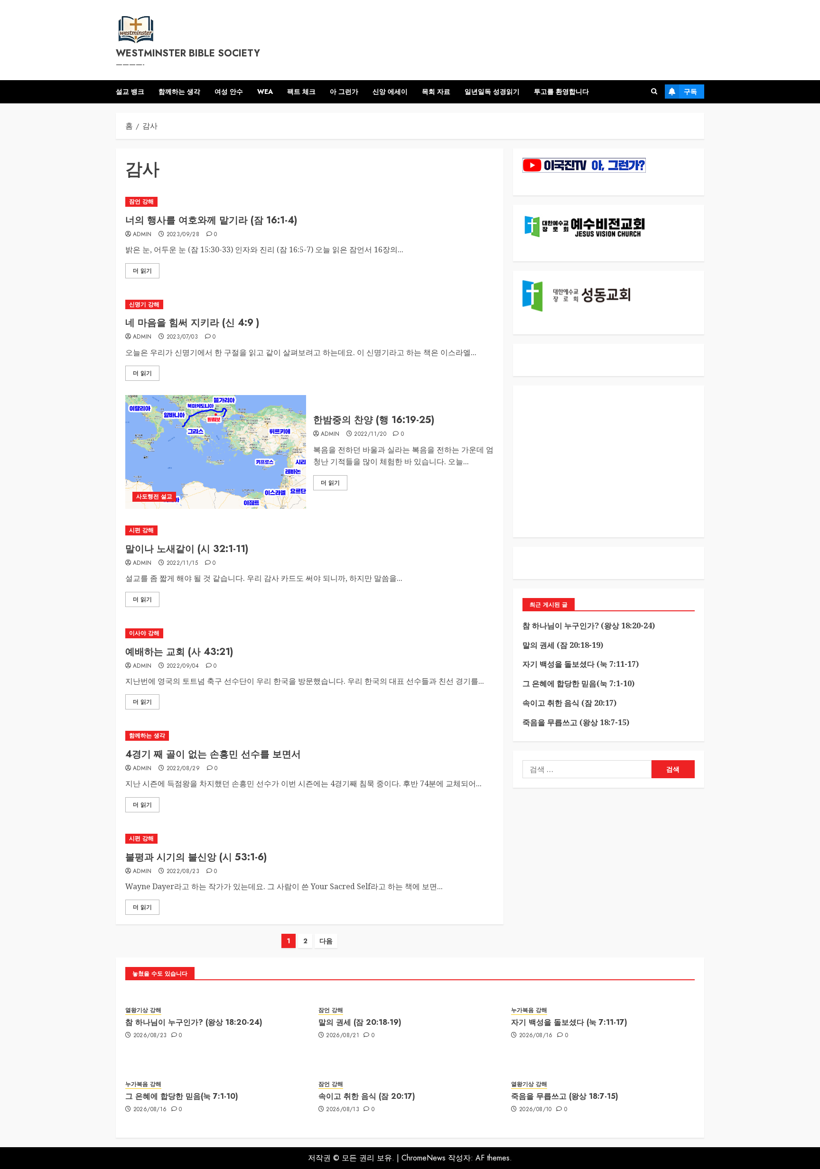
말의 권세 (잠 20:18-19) (562, 645)
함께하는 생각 (179, 91)
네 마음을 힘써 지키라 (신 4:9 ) (192, 323)
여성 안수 (228, 91)
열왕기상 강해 (143, 1010)
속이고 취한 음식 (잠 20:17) (569, 703)
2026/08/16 (536, 1036)
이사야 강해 (144, 633)
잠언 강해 (141, 201)
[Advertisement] (608, 461)
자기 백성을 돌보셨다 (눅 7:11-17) (580, 664)
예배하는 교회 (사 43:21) (179, 652)
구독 (690, 91)
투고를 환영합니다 (561, 91)
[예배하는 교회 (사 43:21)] (309, 633)
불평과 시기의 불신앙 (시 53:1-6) (196, 857)
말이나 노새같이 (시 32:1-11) (186, 549)
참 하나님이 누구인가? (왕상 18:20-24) (588, 625)
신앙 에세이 (390, 91)
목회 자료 (436, 91)
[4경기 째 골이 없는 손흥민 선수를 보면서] (309, 735)
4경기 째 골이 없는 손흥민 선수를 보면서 (213, 754)
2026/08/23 (150, 1036)
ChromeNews (423, 1157)
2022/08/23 (183, 871)
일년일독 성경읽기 (492, 91)
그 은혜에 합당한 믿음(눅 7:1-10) (578, 683)
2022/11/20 (370, 434)
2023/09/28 (183, 235)
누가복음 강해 (529, 1010)
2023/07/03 (182, 337)
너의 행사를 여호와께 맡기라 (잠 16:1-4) (211, 220)
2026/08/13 (342, 1110)
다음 (326, 941)
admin (142, 235)
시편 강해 (141, 530)
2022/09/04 (183, 666)
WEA (265, 91)
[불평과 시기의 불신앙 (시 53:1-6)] (309, 838)
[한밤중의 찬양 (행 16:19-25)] (215, 452)
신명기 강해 (144, 304)
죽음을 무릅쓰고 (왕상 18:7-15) (575, 722)
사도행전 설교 (154, 496)
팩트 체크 (301, 91)
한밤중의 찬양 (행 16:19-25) (373, 420)
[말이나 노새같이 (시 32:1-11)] (309, 530)
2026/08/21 (342, 1036)
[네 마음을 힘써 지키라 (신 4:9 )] (309, 304)
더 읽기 (142, 271)
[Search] (654, 92)
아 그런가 (344, 91)
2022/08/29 (183, 769)
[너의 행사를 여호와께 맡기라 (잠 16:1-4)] (309, 201)
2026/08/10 (535, 1110)
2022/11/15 (182, 563)
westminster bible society (188, 53)
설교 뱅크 (130, 91)
